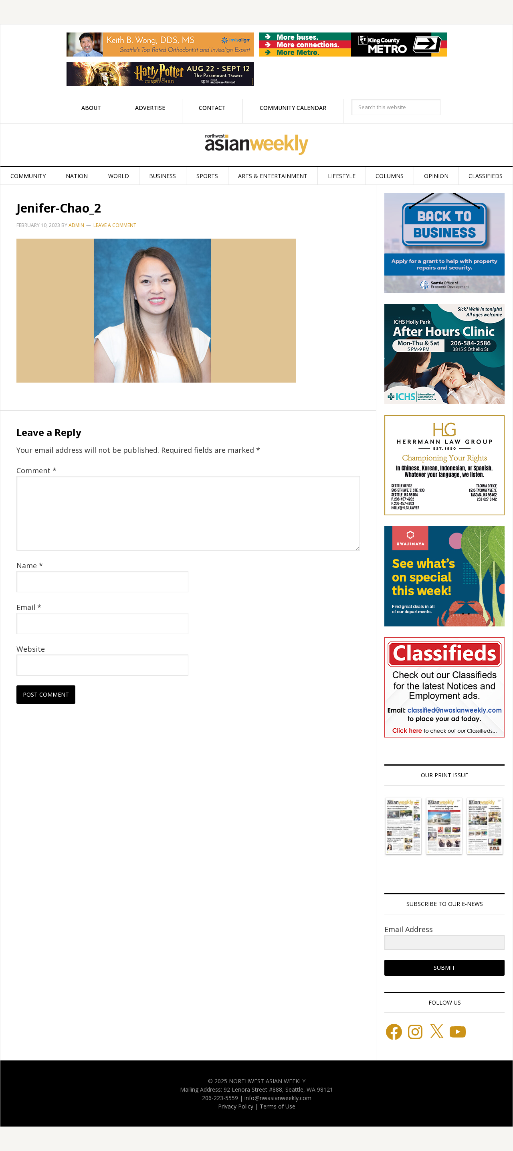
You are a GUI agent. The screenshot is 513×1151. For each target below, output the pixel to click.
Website (30, 649)
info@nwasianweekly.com (277, 1098)
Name (29, 565)
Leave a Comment (114, 225)
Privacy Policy (235, 1106)
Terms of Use (277, 1106)
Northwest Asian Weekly (256, 145)
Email (28, 607)
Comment (36, 470)
